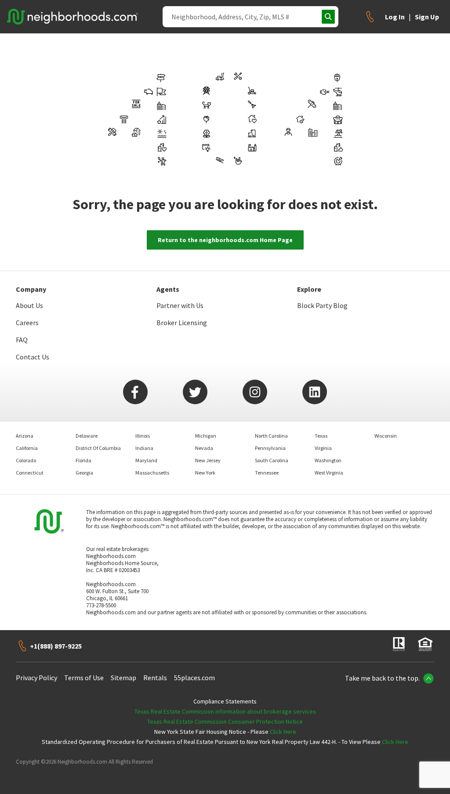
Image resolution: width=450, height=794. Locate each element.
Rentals (155, 677)
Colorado (26, 460)
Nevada (204, 448)
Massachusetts (152, 472)
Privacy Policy (36, 677)
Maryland (146, 460)
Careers (27, 322)
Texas (321, 435)
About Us (29, 305)
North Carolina (271, 435)
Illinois (142, 435)
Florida (83, 460)
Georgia (84, 472)
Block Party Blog (322, 305)
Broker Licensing (181, 322)
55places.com (194, 677)
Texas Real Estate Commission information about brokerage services (225, 711)
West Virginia (329, 472)
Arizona (24, 435)
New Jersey (208, 460)
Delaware (87, 435)
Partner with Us (179, 305)
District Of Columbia (98, 448)
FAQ (22, 339)
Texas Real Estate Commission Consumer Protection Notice (225, 721)
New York (205, 472)
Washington (328, 460)
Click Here (283, 732)
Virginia (323, 448)
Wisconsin (385, 435)
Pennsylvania (270, 448)
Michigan (205, 435)
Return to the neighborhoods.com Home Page (225, 240)
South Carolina (271, 460)
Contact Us (32, 356)
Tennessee (267, 472)
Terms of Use (84, 677)
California (27, 448)
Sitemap (123, 677)
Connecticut (30, 472)
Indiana (144, 448)
